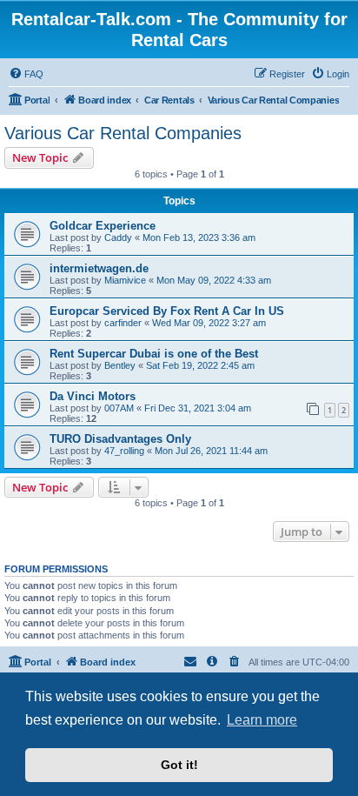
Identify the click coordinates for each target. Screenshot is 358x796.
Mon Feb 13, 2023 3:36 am (199, 237)
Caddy (118, 237)
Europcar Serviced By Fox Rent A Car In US (167, 311)
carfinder (123, 323)
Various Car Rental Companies (123, 133)
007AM (119, 408)
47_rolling (124, 450)
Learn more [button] (262, 719)
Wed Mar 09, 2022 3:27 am (209, 323)
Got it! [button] (179, 765)
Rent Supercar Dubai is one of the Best (154, 353)
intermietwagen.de (99, 268)
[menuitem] (26, 74)
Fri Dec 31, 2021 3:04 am (197, 408)
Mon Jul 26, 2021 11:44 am (211, 450)
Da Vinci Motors (93, 396)
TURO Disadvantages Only (120, 438)
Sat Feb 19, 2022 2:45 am (200, 365)
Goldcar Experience (103, 225)
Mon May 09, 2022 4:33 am (213, 280)
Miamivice (125, 280)
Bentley (120, 365)
